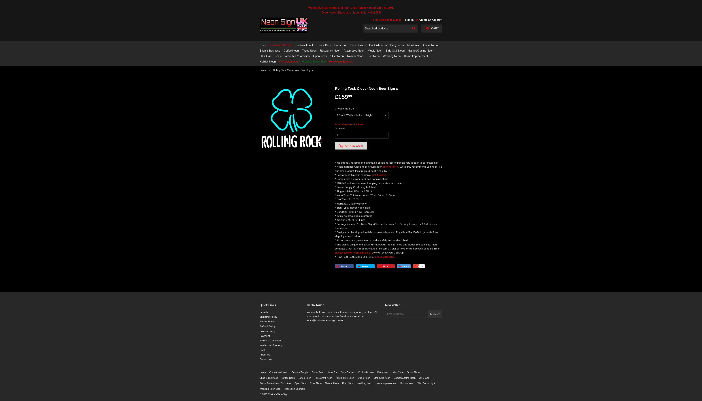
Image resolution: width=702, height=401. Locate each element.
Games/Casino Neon (420, 50)
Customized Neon (281, 45)
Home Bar (340, 45)
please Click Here (384, 256)
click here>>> (390, 166)
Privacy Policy (267, 331)
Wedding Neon (392, 56)
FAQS (263, 350)
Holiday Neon (268, 61)
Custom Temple (304, 45)
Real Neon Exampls (341, 61)
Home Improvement (416, 56)
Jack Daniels (358, 45)
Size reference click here (349, 124)
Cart (435, 28)
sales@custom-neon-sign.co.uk (353, 252)
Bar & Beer (324, 45)
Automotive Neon (354, 50)
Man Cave (413, 45)
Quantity (340, 128)
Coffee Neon (291, 50)
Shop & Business (270, 50)
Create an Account (430, 19)
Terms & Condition (270, 340)
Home (263, 45)
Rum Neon (373, 56)
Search (264, 312)
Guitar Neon (430, 45)
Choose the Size (344, 108)
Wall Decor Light (289, 61)
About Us (265, 354)
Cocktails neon (378, 45)
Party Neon (397, 45)
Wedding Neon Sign (314, 61)
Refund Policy (267, 326)
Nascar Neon (355, 56)
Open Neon (320, 56)
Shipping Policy (268, 316)
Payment (265, 335)
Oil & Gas (265, 56)
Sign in (409, 19)
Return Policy (267, 321)
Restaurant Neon (330, 50)
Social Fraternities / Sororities (292, 56)
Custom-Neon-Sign (278, 394)
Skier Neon (337, 56)
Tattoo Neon (309, 50)
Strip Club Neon (395, 50)
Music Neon (375, 50)
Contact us (266, 359)
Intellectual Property (271, 345)
